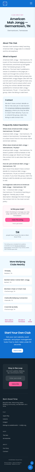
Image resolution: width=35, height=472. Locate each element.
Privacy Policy (8, 462)
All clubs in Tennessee (21, 321)
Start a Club (17, 351)
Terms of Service (16, 462)
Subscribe (15, 384)
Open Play (6, 416)
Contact (5, 451)
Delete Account (16, 464)
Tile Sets (5, 435)
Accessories (6, 438)
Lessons (5, 419)
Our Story (6, 448)
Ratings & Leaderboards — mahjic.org (14, 425)
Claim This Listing (17, 220)
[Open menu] (31, 3)
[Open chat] (30, 467)
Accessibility (7, 464)
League (5, 422)
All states (30, 321)
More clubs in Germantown (9, 321)
